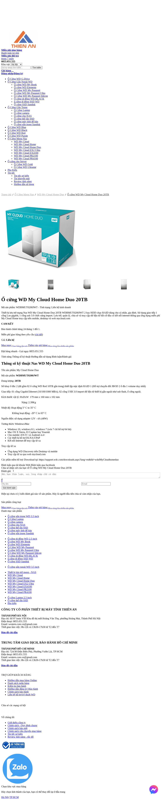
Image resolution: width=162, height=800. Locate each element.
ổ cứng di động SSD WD (26, 101)
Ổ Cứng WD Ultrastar (25, 167)
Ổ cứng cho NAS (23, 116)
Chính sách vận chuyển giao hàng (24, 731)
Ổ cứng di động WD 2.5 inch (22, 538)
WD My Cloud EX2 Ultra (27, 150)
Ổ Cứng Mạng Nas (17, 138)
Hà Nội (5, 797)
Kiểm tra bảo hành (17, 686)
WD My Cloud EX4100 (26, 153)
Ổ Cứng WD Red (16, 133)
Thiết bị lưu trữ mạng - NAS (22, 572)
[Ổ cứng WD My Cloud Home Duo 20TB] (40, 276)
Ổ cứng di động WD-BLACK (29, 98)
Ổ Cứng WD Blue (17, 127)
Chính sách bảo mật (17, 728)
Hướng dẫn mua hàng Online (22, 680)
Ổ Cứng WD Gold (23, 164)
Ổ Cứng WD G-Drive (19, 79)
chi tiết (38, 334)
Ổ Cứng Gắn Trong (17, 107)
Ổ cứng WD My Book (25, 84)
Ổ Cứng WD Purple (18, 135)
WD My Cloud (21, 141)
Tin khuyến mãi (22, 178)
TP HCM (14, 797)
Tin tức (11, 172)
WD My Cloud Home (25, 144)
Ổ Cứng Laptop (22, 110)
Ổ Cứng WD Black (17, 130)
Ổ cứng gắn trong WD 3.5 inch (23, 516)
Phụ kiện (12, 603)
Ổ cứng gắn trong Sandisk (27, 124)
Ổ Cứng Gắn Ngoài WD (20, 81)
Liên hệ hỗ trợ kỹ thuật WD (21, 694)
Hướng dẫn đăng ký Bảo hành (23, 689)
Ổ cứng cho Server (17, 161)
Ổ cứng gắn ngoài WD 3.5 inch (23, 567)
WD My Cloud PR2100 (26, 155)
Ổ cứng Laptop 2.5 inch (20, 597)
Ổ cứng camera (21, 113)
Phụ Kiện (12, 170)
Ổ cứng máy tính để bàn (26, 121)
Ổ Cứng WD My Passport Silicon (31, 96)
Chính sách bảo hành (18, 691)
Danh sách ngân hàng (18, 683)
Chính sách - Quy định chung (22, 725)
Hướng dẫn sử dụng (24, 184)
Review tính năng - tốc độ (21, 736)
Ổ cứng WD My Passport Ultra (29, 93)
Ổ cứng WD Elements (25, 87)
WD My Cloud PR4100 (26, 158)
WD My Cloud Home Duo (27, 147)
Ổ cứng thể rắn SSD (24, 118)
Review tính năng (23, 181)
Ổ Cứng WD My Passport (27, 90)
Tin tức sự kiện (21, 175)
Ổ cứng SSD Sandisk (24, 104)
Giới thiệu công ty (17, 722)
